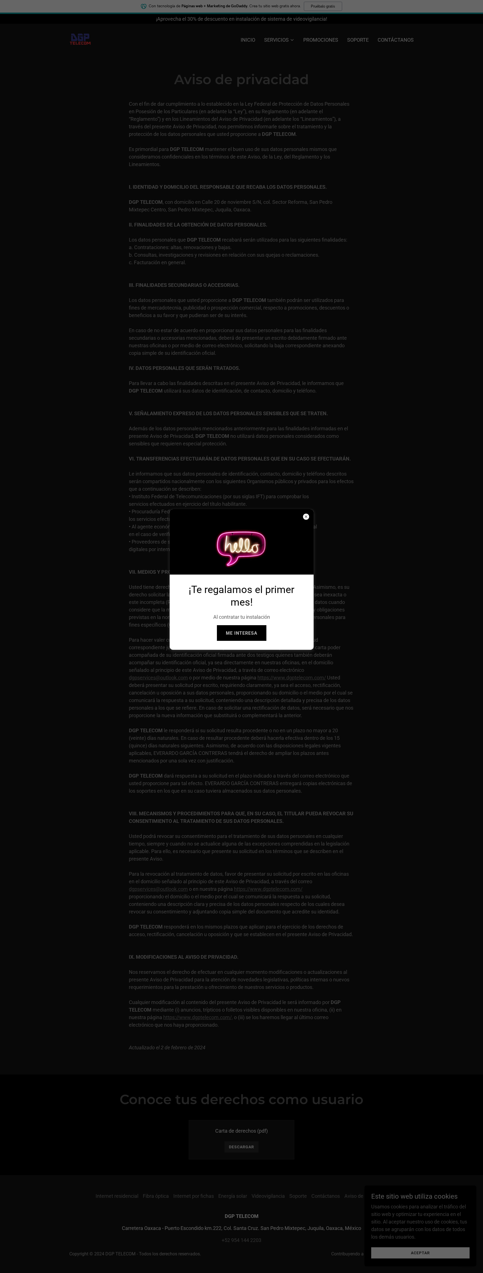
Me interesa (241, 633)
